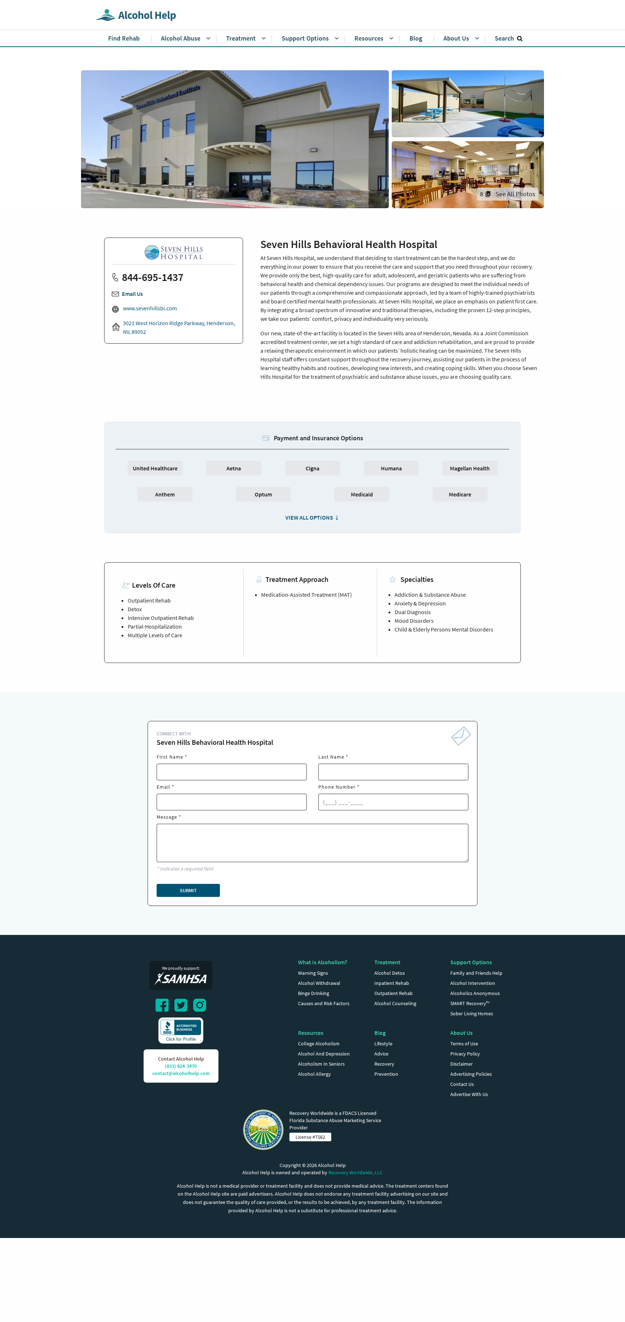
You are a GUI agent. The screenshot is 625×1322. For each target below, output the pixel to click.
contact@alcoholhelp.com (181, 1073)
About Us (461, 1032)
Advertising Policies (471, 1074)
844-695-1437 (152, 277)
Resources (310, 1032)
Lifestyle (383, 1043)
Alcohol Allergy (314, 1074)
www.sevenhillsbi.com (149, 308)
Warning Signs (313, 973)
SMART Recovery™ (469, 1003)
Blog (380, 1032)
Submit (188, 890)
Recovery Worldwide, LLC (355, 1172)
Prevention (386, 1074)
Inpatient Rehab (391, 983)
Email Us (132, 293)
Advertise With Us (469, 1094)
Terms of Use (464, 1043)
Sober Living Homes (471, 1013)
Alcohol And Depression (324, 1053)
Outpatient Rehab (393, 993)
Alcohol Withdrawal (319, 983)
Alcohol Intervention (472, 983)
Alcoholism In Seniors (321, 1064)
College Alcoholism (319, 1043)
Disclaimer (461, 1064)
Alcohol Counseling (395, 1003)
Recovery (384, 1064)
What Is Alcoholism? (322, 962)
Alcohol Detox (389, 973)
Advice (381, 1053)
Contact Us (462, 1084)
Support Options (471, 962)
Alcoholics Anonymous (475, 993)
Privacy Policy (465, 1053)
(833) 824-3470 (181, 1066)
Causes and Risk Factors (323, 1003)
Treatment (387, 962)
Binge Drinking (313, 993)
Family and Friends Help (476, 973)
